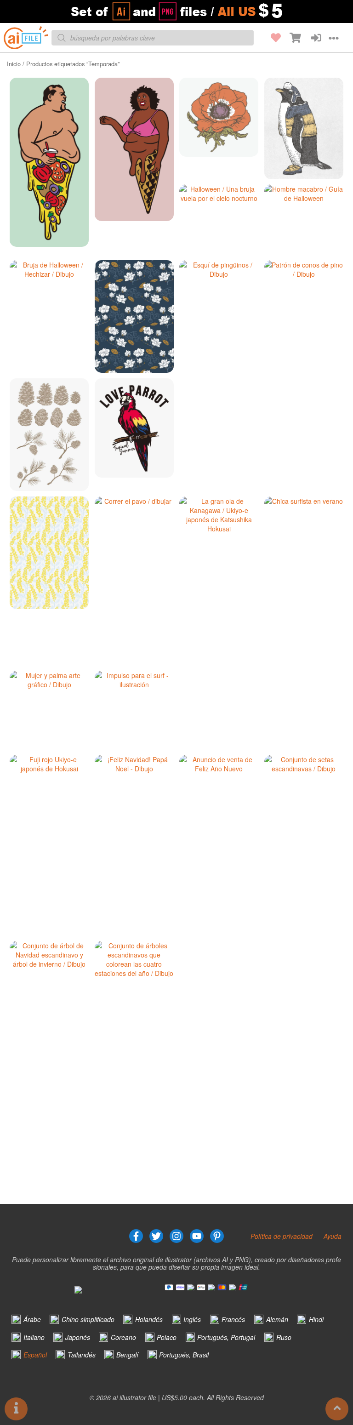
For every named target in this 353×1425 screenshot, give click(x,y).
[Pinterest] (217, 1236)
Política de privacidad (282, 1236)
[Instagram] (176, 1236)
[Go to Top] (336, 1408)
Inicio (14, 63)
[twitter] (156, 1236)
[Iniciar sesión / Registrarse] (311, 38)
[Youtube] (197, 1236)
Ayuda (333, 1236)
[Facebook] (136, 1236)
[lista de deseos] (271, 38)
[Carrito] (291, 38)
